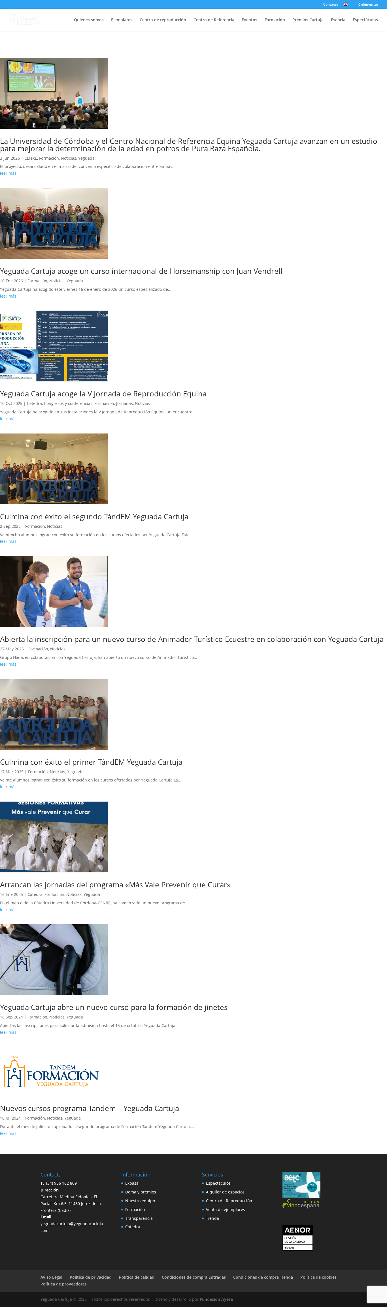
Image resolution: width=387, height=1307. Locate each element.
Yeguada (86, 158)
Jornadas (124, 403)
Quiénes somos (89, 20)
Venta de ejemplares (225, 1209)
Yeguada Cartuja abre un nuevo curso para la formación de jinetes (113, 1007)
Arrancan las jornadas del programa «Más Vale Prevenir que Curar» (115, 884)
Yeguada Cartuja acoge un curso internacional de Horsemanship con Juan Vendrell (141, 271)
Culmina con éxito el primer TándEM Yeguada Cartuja (91, 762)
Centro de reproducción (163, 20)
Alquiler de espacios (225, 1192)
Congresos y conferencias (68, 403)
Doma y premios (140, 1192)
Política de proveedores (64, 1284)
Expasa (132, 1183)
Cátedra (34, 403)
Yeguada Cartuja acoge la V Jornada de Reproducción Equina (103, 393)
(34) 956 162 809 (59, 1183)
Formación (275, 20)
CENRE (30, 158)
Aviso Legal (51, 1277)
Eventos (249, 20)
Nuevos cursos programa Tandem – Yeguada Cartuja (89, 1108)
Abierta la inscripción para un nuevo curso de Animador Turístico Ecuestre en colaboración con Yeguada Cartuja (192, 639)
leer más (8, 173)
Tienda (212, 1218)
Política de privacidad (91, 1277)
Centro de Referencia (214, 20)
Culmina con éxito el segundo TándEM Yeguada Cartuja (94, 516)
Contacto (330, 5)
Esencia (338, 20)
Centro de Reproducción (229, 1200)
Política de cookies (318, 1277)
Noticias (68, 158)
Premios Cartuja (308, 20)
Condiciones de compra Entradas (194, 1277)
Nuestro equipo (140, 1200)
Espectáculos (365, 20)
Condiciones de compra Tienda (263, 1277)
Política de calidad (136, 1277)
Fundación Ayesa (216, 1299)
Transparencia (139, 1218)
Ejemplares (121, 20)
